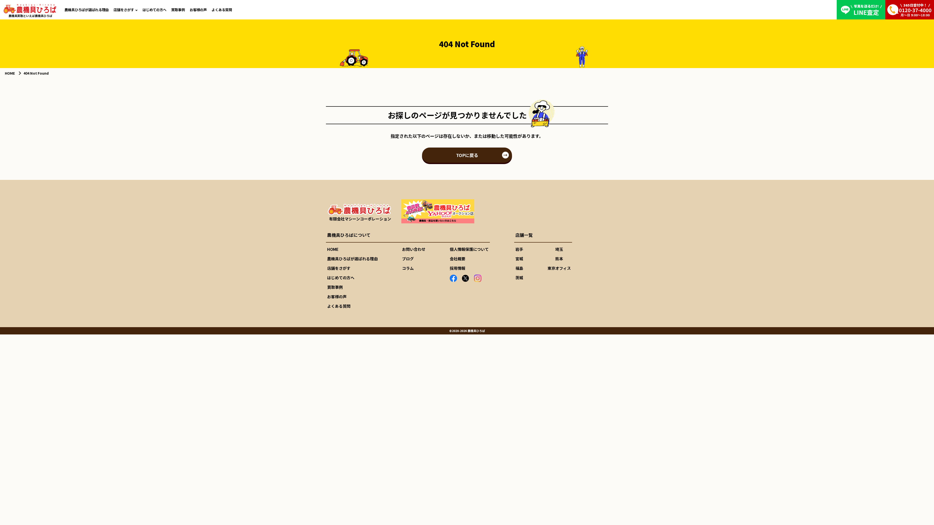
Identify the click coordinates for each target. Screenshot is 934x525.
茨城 (519, 277)
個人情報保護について (469, 249)
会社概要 (457, 259)
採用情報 (457, 268)
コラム (408, 268)
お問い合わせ (413, 249)
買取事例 (178, 9)
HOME (333, 249)
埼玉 (559, 249)
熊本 (559, 259)
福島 (519, 268)
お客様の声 (198, 9)
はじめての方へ (154, 9)
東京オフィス (559, 268)
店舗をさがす (124, 9)
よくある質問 (222, 9)
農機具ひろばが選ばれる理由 (86, 9)
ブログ (408, 259)
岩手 (519, 249)
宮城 (519, 259)
